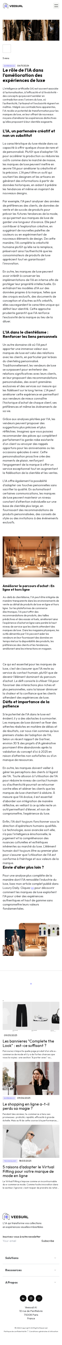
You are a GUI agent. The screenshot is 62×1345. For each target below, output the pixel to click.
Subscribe (47, 1241)
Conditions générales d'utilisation (43, 1331)
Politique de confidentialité (15, 1331)
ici (32, 888)
